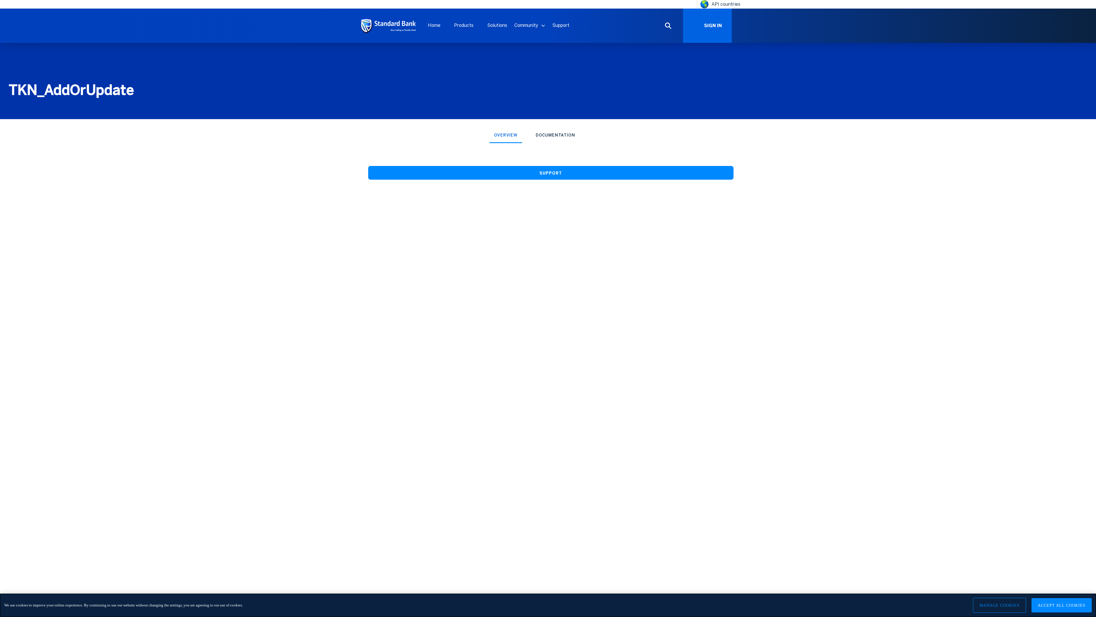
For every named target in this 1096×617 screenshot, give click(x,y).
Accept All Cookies (1061, 605)
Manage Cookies (1000, 605)
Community (526, 25)
